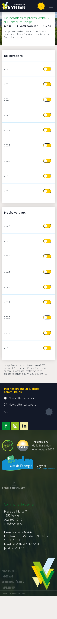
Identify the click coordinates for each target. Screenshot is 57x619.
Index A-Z (7, 576)
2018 (7, 191)
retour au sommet (13, 488)
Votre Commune (29, 26)
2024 (7, 99)
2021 (7, 145)
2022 (7, 130)
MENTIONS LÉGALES (13, 582)
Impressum (8, 587)
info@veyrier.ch (33, 370)
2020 (7, 161)
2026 (7, 69)
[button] (51, 6)
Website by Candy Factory (14, 593)
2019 (7, 176)
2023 (7, 115)
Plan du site (9, 571)
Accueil (8, 26)
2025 (7, 84)
